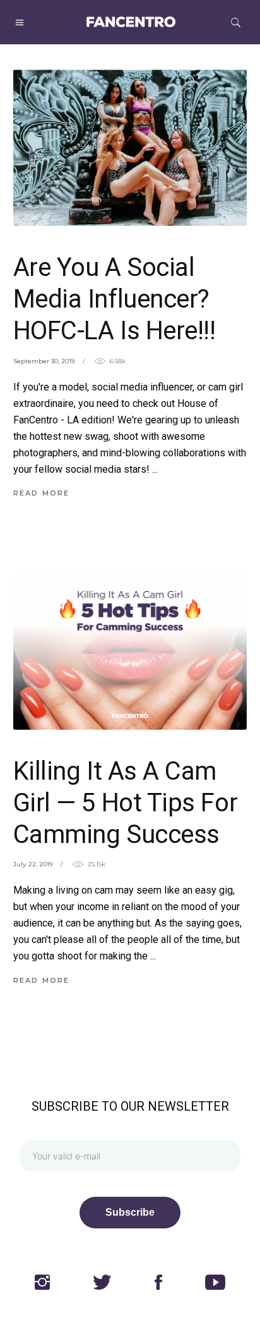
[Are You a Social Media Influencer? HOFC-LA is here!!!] (130, 148)
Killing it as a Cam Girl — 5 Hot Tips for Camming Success (125, 802)
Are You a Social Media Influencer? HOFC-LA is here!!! (114, 299)
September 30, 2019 (43, 361)
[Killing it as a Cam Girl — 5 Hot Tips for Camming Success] (130, 651)
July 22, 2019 (32, 864)
